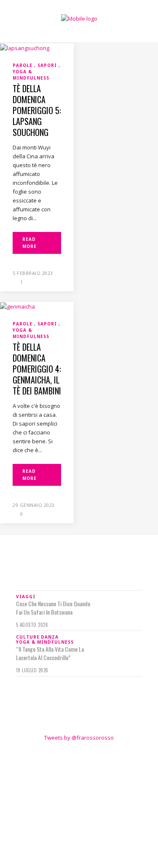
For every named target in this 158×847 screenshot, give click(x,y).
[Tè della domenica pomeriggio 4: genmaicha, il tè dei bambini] (17, 306)
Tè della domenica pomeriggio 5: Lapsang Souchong (37, 110)
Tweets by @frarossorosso (79, 737)
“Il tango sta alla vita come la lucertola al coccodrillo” (50, 653)
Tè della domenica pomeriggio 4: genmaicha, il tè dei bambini (37, 369)
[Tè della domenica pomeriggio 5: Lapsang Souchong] (24, 47)
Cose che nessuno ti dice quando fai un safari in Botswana (53, 607)
